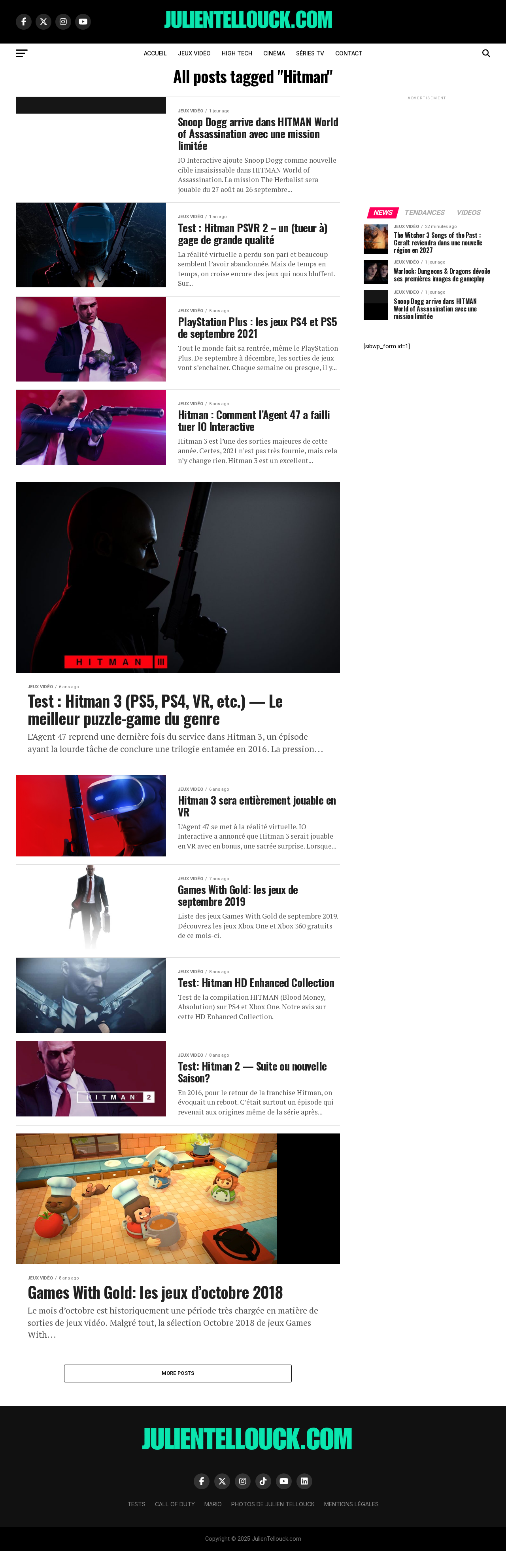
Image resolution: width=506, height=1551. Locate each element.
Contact (349, 53)
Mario (213, 1504)
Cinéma (274, 53)
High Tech (237, 53)
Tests (136, 1504)
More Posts (178, 1373)
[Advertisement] (427, 151)
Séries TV (310, 53)
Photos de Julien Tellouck (273, 1504)
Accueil (155, 53)
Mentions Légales (351, 1504)
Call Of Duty (175, 1504)
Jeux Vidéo (194, 53)
